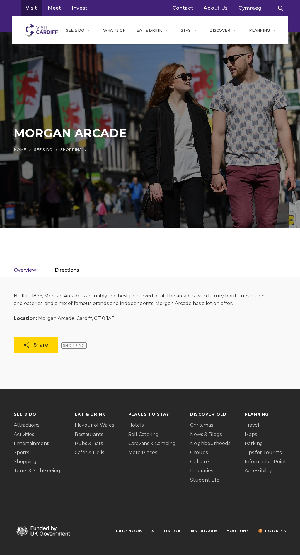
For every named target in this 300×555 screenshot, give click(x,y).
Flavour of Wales (94, 425)
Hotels (136, 425)
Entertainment (31, 443)
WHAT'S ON (114, 30)
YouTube (238, 531)
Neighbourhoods (210, 443)
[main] (150, 277)
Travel (252, 425)
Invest (80, 8)
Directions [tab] (67, 270)
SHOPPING (71, 149)
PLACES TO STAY (148, 414)
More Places (142, 452)
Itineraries (201, 470)
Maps (251, 434)
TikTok (172, 531)
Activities (24, 434)
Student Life (204, 480)
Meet (54, 8)
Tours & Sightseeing (37, 470)
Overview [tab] (25, 270)
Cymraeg (250, 8)
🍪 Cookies (272, 531)
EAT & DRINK (149, 30)
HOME (20, 149)
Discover (219, 30)
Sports (21, 452)
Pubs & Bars (89, 443)
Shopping (25, 461)
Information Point (265, 461)
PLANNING (259, 30)
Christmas (201, 425)
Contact (183, 8)
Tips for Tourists (263, 452)
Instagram (204, 531)
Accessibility (258, 470)
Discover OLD (208, 414)
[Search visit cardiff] (280, 8)
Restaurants (89, 434)
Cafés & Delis (89, 452)
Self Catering (143, 434)
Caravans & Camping (152, 443)
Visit (31, 8)
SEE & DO (75, 30)
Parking (254, 443)
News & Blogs (206, 434)
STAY (186, 30)
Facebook (129, 531)
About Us (216, 8)
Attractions (26, 425)
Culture (199, 461)
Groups (199, 452)
